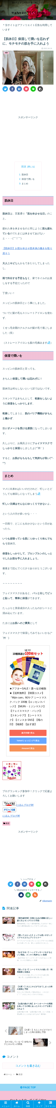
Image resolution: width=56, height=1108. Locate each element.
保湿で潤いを (28, 179)
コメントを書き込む (28, 1065)
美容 (7, 823)
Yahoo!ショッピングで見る (28, 741)
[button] (50, 587)
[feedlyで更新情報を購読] (28, 895)
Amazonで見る (28, 748)
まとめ (25, 183)
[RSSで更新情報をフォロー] (35, 895)
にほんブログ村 (25, 805)
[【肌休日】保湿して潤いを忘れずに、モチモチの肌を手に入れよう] (19, 89)
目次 (23, 166)
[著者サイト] (21, 895)
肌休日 (25, 174)
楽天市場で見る (28, 733)
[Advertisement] (28, 103)
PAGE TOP (29, 1087)
